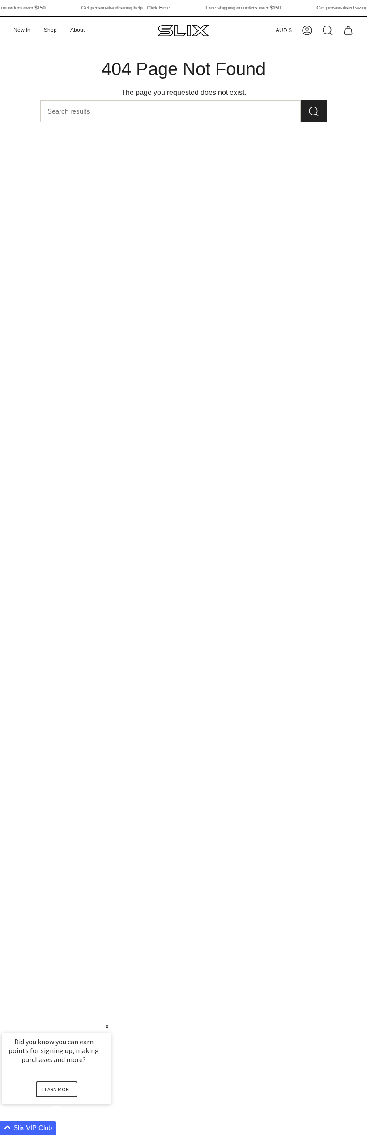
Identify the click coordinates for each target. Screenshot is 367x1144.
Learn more (56, 1089)
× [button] (107, 1026)
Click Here (152, 7)
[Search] (314, 111)
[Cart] (348, 30)
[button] (50, 30)
